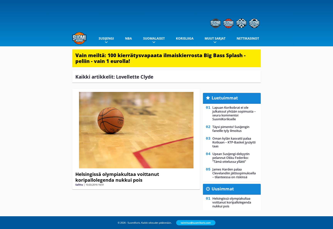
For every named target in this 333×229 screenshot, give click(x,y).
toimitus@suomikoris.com (196, 222)
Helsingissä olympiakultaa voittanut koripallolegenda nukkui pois (117, 177)
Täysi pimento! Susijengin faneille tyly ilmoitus (230, 129)
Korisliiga (184, 38)
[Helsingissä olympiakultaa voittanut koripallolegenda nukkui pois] (136, 130)
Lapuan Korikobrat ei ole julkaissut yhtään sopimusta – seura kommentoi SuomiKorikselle (234, 113)
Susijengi (106, 38)
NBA (128, 38)
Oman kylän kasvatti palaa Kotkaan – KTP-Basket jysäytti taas (234, 142)
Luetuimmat (225, 98)
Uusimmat (223, 189)
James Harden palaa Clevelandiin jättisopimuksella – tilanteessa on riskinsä (234, 173)
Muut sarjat (215, 38)
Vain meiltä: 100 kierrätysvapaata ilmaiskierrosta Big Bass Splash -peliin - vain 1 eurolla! (160, 58)
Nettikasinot (248, 38)
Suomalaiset (154, 38)
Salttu (79, 184)
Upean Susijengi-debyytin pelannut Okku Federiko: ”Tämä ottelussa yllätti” (231, 158)
